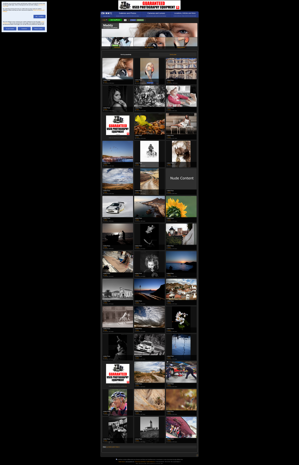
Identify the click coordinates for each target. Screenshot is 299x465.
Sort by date (173, 54)
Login (104, 20)
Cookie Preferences (150, 461)
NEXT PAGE (116, 447)
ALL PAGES (109, 447)
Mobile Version (122, 461)
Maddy (105, 81)
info (125, 137)
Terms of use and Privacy (140, 461)
